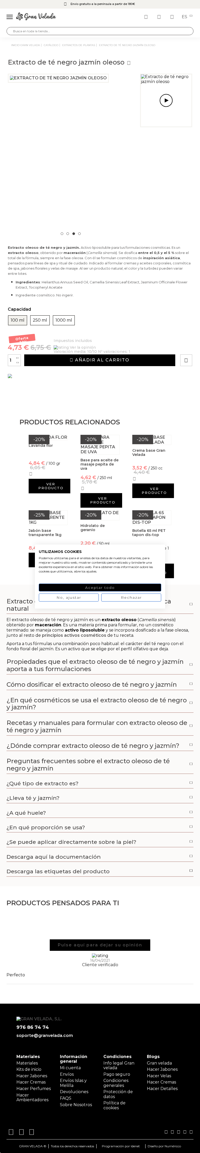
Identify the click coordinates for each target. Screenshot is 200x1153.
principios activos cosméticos (74, 635)
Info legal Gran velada (118, 1065)
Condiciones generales (115, 1083)
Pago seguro (116, 1074)
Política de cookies (114, 1105)
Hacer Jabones (31, 1075)
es (185, 17)
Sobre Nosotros (76, 1104)
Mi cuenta (70, 1067)
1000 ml (63, 320)
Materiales (27, 1063)
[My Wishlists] (147, 17)
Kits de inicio (28, 1069)
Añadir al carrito (101, 360)
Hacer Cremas (31, 1082)
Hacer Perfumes (33, 1088)
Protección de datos (118, 1094)
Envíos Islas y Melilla (73, 1083)
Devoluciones (74, 1091)
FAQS (65, 1098)
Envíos (67, 1074)
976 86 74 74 (32, 1027)
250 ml (40, 320)
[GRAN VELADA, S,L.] (36, 16)
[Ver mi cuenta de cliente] (160, 17)
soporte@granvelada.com (43, 1035)
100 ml (17, 320)
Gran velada (159, 1063)
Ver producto (51, 486)
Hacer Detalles (162, 1088)
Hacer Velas (159, 1075)
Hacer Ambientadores (32, 1097)
